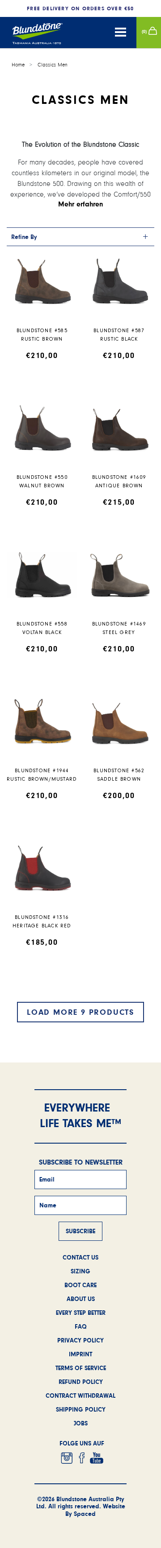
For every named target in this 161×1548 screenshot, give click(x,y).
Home (18, 65)
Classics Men (53, 65)
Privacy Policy (80, 1340)
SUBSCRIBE (80, 1231)
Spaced (85, 1513)
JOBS (81, 1423)
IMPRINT (80, 1354)
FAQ (81, 1326)
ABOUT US (81, 1298)
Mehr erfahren (80, 204)
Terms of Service (80, 1367)
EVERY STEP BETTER (81, 1312)
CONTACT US (80, 1257)
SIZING (80, 1271)
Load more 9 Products (80, 1012)
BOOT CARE (80, 1285)
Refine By (24, 236)
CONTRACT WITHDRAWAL (80, 1395)
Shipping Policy (81, 1409)
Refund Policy (81, 1381)
